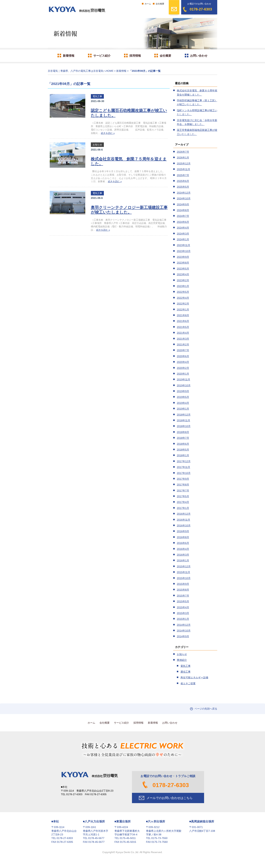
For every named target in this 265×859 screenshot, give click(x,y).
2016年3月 (183, 554)
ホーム (148, 4)
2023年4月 (183, 274)
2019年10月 (184, 385)
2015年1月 (183, 618)
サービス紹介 (102, 55)
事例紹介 (182, 660)
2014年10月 (184, 630)
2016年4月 (183, 548)
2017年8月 (183, 484)
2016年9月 (183, 531)
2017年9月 (183, 478)
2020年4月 (183, 362)
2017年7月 (183, 490)
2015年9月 (183, 583)
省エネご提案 (188, 683)
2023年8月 (183, 262)
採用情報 (135, 55)
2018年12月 (184, 414)
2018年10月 (184, 426)
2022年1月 (183, 309)
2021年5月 (183, 327)
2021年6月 (183, 321)
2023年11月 (183, 245)
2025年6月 (183, 181)
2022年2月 (183, 303)
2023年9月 (183, 256)
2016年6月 (183, 543)
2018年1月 (183, 455)
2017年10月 (184, 473)
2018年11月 (183, 420)
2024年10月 (184, 198)
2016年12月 (184, 513)
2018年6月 (183, 443)
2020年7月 (183, 350)
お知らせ (97, 144)
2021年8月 (183, 315)
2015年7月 (183, 595)
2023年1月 (183, 286)
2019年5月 (183, 397)
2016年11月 (183, 519)
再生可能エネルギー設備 (194, 677)
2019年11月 (183, 379)
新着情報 (68, 55)
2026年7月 (183, 151)
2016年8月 (183, 537)
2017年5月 (183, 496)
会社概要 (160, 4)
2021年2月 (183, 344)
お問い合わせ (198, 55)
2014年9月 (183, 636)
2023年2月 (183, 280)
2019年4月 (183, 402)
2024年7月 (183, 216)
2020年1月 (183, 373)
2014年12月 (184, 624)
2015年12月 (184, 566)
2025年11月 (183, 169)
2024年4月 (183, 227)
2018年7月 (183, 437)
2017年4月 (183, 502)
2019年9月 (183, 391)
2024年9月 (183, 204)
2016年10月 (184, 525)
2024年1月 (183, 239)
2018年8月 (183, 432)
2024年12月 (184, 192)
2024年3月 (183, 233)
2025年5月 (183, 186)
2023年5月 (183, 268)
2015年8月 (183, 589)
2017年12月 (184, 461)
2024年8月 (183, 210)
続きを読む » (108, 133)
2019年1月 (183, 408)
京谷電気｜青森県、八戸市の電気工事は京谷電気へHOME (80, 71)
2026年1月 (183, 157)
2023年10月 (184, 251)
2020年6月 (183, 356)
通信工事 (185, 671)
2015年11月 (183, 572)
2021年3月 (183, 338)
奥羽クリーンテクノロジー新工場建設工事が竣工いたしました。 (129, 210)
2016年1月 (183, 560)
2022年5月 (183, 291)
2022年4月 (183, 297)
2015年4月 (183, 607)
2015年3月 (183, 613)
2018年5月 (183, 449)
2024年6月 (183, 221)
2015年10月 (184, 578)
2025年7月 (183, 175)
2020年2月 (183, 367)
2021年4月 (183, 332)
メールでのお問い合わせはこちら (170, 798)
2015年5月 (183, 601)
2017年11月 (183, 467)
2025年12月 (184, 163)
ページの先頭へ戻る (206, 708)
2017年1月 (183, 508)
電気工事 (97, 96)
